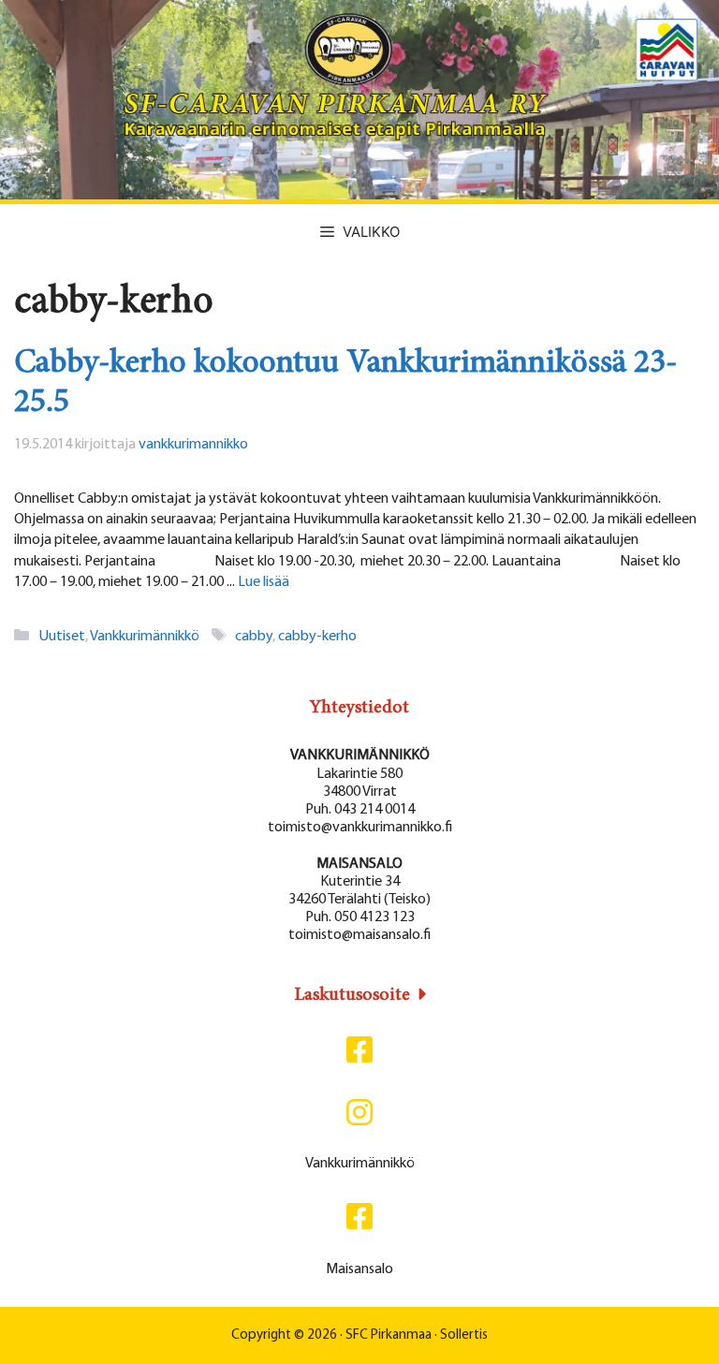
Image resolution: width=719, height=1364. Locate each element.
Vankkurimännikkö (144, 636)
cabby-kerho (317, 636)
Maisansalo (359, 1269)
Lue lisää (263, 582)
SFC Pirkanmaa (388, 1335)
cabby (253, 636)
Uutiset (61, 636)
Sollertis (464, 1335)
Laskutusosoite (352, 995)
